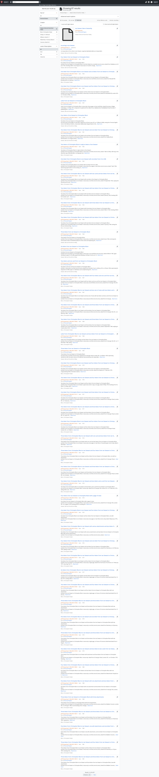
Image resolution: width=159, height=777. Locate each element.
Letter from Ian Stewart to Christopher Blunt (73, 101)
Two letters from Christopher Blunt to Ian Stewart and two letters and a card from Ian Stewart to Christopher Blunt (88, 481)
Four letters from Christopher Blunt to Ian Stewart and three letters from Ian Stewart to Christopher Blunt (88, 466)
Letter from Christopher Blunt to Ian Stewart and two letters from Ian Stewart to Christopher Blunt (88, 334)
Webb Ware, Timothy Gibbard (48, 40)
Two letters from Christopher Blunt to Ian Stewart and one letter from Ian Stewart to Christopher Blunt (88, 130)
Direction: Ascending (114, 20)
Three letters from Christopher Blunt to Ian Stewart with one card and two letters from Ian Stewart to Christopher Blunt (88, 436)
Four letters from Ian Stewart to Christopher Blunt (75, 57)
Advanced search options (68, 16)
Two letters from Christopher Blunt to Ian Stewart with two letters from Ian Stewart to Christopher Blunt (88, 188)
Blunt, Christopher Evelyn (48, 32)
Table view (78, 20)
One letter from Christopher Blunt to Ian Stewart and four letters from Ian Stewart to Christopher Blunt (88, 86)
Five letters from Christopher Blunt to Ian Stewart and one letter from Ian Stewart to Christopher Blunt (88, 616)
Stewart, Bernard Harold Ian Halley (48, 28)
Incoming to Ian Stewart (68, 45)
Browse (5, 2)
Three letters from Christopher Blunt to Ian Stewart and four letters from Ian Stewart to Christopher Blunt (88, 742)
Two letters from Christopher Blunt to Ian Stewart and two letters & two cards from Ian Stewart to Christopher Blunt (88, 649)
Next (95, 775)
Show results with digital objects (111, 24)
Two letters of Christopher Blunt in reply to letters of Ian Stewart (79, 144)
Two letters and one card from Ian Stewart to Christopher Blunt (79, 261)
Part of (42, 13)
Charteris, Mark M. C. (48, 42)
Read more (98, 65)
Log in (155, 2)
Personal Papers (48, 19)
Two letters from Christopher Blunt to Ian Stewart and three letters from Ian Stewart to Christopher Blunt (88, 305)
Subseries (48, 57)
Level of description (45, 46)
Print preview (64, 20)
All (40, 16)
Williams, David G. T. (48, 37)
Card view (72, 20)
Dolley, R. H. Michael (48, 35)
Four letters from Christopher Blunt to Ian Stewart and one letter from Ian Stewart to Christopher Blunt (88, 541)
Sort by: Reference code (102, 20)
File (48, 55)
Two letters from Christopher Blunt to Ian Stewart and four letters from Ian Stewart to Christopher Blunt (88, 377)
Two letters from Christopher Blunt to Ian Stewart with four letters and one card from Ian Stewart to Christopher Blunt (88, 275)
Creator (42, 22)
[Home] (2, 2)
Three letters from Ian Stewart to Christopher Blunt (75, 232)
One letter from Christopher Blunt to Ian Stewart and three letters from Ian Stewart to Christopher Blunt (88, 392)
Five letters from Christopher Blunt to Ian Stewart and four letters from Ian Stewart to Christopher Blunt (88, 555)
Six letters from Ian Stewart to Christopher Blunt (74, 246)
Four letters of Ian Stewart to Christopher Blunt (74, 115)
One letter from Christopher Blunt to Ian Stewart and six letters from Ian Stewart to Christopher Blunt (88, 71)
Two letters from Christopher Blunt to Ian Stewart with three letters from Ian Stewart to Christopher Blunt (88, 203)
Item (48, 52)
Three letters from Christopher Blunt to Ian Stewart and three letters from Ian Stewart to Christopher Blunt (88, 633)
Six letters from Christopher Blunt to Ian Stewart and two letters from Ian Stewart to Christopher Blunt (88, 570)
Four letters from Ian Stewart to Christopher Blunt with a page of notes (81, 495)
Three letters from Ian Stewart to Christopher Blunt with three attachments (82, 697)
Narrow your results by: (49, 8)
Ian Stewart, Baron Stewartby (83, 28)
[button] (146, 2)
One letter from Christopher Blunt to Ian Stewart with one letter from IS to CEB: (83, 159)
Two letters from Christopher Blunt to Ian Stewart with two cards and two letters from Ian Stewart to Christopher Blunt (88, 173)
